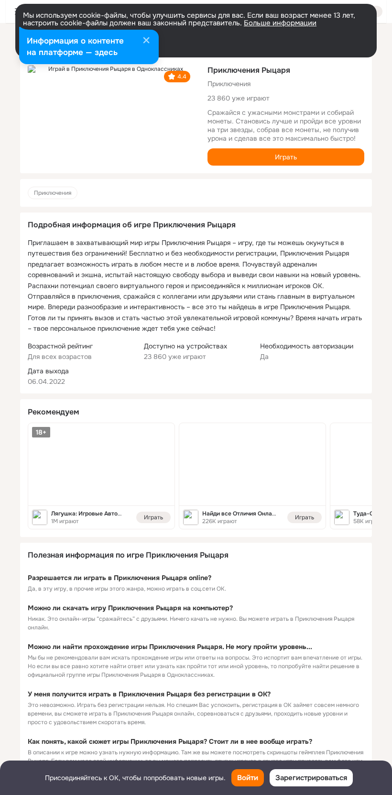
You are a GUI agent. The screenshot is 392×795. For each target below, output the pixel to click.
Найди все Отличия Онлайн (240, 513)
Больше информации (280, 23)
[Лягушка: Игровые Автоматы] (101, 464)
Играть (286, 157)
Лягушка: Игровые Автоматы (91, 513)
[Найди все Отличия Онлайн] (252, 464)
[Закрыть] (146, 41)
